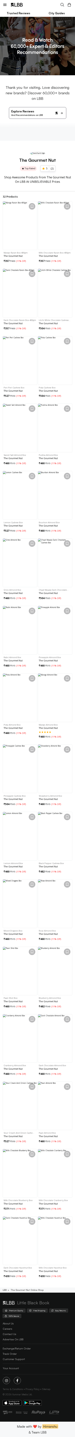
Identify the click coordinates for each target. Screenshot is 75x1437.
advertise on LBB (13, 1339)
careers (7, 1328)
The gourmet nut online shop (27, 1290)
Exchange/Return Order (17, 1348)
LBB (5, 1290)
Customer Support (14, 1359)
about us (8, 1323)
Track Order (10, 1353)
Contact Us (9, 1334)
